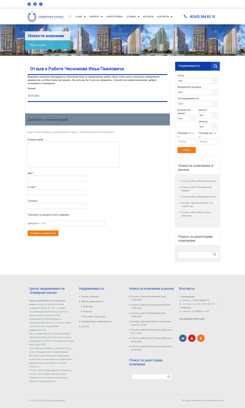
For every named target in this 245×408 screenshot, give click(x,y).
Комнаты (87, 311)
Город (181, 75)
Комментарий (35, 139)
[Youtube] (35, 4)
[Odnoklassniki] (40, 4)
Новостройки (114, 16)
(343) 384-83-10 (201, 300)
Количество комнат (184, 112)
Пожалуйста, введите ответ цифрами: (49, 214)
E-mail (32, 187)
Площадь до (207, 135)
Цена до (203, 121)
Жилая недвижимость (92, 301)
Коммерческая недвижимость (96, 321)
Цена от (203, 110)
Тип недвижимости (188, 98)
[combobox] (197, 81)
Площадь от (186, 135)
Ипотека (148, 16)
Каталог (94, 16)
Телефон (33, 201)
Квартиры (88, 306)
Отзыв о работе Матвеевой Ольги (198, 181)
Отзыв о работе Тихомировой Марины (150, 305)
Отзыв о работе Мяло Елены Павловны (151, 330)
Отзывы (131, 16)
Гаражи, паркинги (90, 296)
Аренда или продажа (189, 87)
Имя (31, 173)
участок (85, 326)
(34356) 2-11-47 (201, 311)
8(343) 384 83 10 (202, 17)
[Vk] (29, 4)
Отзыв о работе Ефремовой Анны (198, 196)
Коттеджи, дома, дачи (94, 316)
